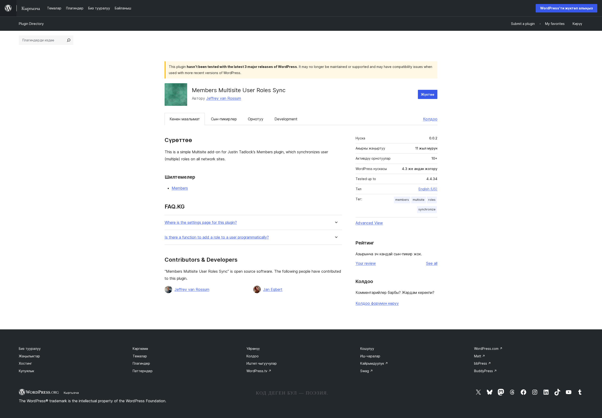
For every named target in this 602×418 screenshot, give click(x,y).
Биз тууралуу (30, 349)
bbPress (482, 363)
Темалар (140, 356)
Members (180, 188)
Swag (366, 371)
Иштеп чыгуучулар (261, 363)
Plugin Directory (31, 24)
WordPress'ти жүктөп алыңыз (566, 8)
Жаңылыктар (29, 356)
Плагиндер (141, 363)
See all (431, 263)
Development (285, 119)
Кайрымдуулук (374, 363)
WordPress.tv (258, 371)
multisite (418, 199)
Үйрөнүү (253, 349)
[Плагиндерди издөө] (68, 40)
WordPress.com (488, 349)
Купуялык (26, 371)
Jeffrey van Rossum (223, 98)
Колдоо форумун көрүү (377, 303)
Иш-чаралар (370, 356)
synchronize (427, 209)
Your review (366, 263)
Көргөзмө (140, 349)
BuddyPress (485, 371)
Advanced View (369, 223)
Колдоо (430, 119)
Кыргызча (71, 392)
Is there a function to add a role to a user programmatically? (217, 237)
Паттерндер (143, 371)
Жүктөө (427, 94)
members (402, 199)
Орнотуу (255, 119)
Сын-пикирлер (224, 119)
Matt (479, 356)
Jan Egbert (272, 289)
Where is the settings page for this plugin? (201, 222)
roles (432, 199)
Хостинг (25, 363)
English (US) (428, 189)
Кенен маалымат (185, 119)
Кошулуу (367, 349)
